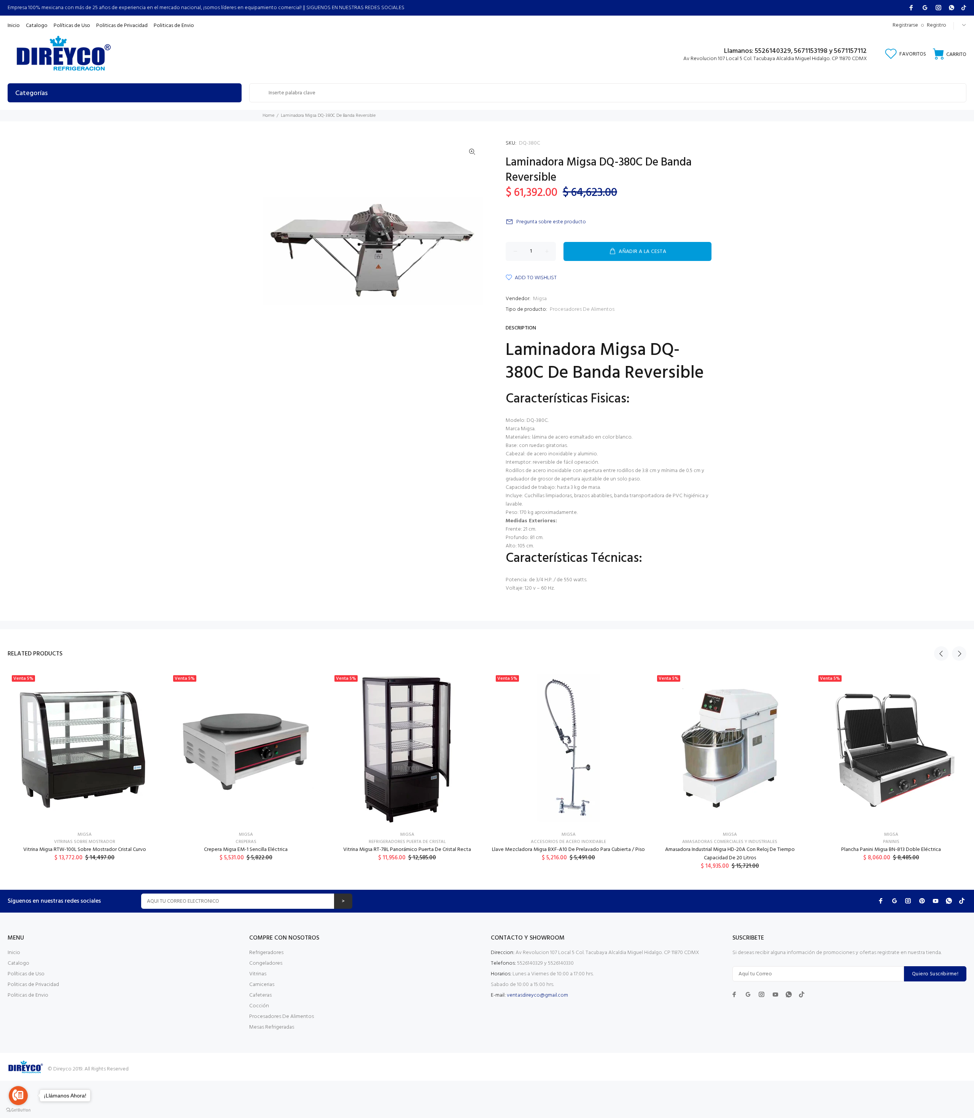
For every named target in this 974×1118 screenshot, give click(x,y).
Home (268, 115)
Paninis (891, 842)
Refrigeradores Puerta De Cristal (407, 842)
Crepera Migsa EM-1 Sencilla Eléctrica (246, 849)
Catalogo (18, 963)
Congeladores (265, 963)
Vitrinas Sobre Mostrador (84, 842)
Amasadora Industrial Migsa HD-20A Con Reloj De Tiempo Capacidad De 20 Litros (730, 853)
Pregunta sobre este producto (551, 222)
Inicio (14, 952)
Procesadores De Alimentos (582, 309)
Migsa (540, 298)
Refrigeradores (266, 952)
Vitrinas (257, 974)
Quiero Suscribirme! (935, 974)
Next (959, 653)
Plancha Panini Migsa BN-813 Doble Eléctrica (891, 849)
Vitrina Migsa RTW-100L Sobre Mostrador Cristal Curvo (84, 849)
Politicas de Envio (28, 995)
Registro (936, 25)
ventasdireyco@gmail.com (537, 995)
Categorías (31, 93)
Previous (941, 653)
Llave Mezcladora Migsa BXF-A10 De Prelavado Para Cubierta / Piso (568, 849)
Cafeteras (260, 995)
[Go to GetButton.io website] (18, 1110)
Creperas (246, 842)
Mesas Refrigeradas (271, 1027)
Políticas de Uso (26, 974)
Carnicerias (261, 984)
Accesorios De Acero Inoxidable (568, 842)
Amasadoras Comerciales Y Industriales (729, 842)
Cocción (259, 1006)
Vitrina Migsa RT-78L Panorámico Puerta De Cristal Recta (407, 849)
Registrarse (905, 25)
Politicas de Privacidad (33, 984)
